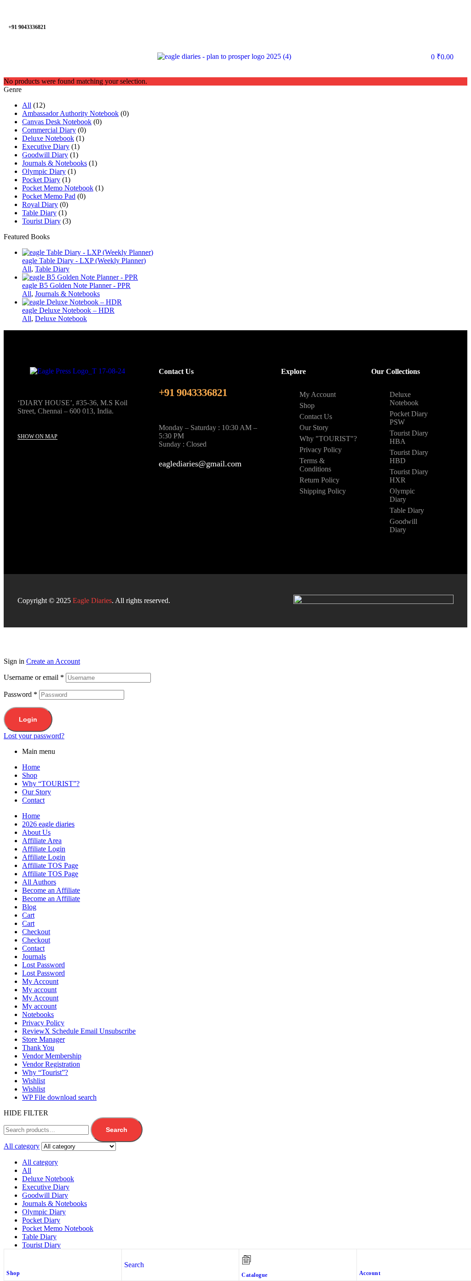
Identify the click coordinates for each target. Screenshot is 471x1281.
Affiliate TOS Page (50, 865)
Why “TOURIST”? (51, 783)
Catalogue (254, 1275)
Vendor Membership (51, 1056)
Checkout (36, 932)
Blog (29, 907)
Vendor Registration (51, 1064)
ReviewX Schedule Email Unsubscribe (79, 1031)
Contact (33, 800)
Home (31, 767)
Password (20, 694)
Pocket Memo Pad (48, 196)
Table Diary (39, 213)
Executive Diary (45, 146)
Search (116, 1129)
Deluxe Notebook (48, 138)
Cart (28, 915)
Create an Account (53, 661)
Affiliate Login (43, 849)
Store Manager (43, 1039)
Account (370, 1273)
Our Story (36, 792)
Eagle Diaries (92, 600)
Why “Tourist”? (45, 1072)
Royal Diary (40, 204)
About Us (36, 832)
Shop (13, 1273)
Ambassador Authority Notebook (70, 113)
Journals (34, 956)
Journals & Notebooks (54, 163)
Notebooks (38, 1014)
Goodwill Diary (45, 155)
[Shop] (11, 1258)
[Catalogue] (246, 1260)
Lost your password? (34, 736)
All (26, 105)
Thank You (38, 1047)
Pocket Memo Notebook (57, 188)
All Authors (39, 882)
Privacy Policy (43, 1023)
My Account (40, 981)
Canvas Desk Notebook (57, 122)
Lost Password (43, 965)
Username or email (34, 677)
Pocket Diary (41, 180)
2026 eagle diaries (48, 824)
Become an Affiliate (51, 890)
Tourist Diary (41, 221)
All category (40, 1162)
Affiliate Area (42, 840)
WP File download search (59, 1097)
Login (28, 719)
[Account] (363, 1258)
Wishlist (33, 1081)
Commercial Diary (49, 130)
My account (39, 990)
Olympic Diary (44, 171)
